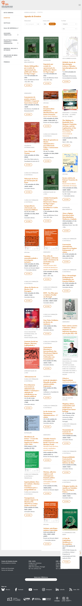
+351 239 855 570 (36, 568)
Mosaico (52, 24)
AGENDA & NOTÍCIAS (30, 12)
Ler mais (28, 85)
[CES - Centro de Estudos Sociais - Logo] (7, 4)
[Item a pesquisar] (38, 24)
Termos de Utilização (7, 570)
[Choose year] (69, 29)
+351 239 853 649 (63, 568)
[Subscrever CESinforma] (55, 579)
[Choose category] (69, 25)
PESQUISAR (27, 20)
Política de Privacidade (7, 568)
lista (45, 24)
